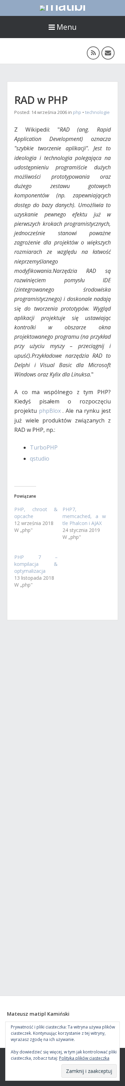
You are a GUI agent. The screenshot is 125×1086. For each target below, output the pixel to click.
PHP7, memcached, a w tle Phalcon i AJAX (84, 516)
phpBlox (50, 411)
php (77, 112)
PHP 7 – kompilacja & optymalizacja (36, 564)
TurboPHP (44, 447)
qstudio (39, 458)
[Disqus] (62, 720)
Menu (67, 27)
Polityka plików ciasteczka (84, 1058)
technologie (97, 112)
